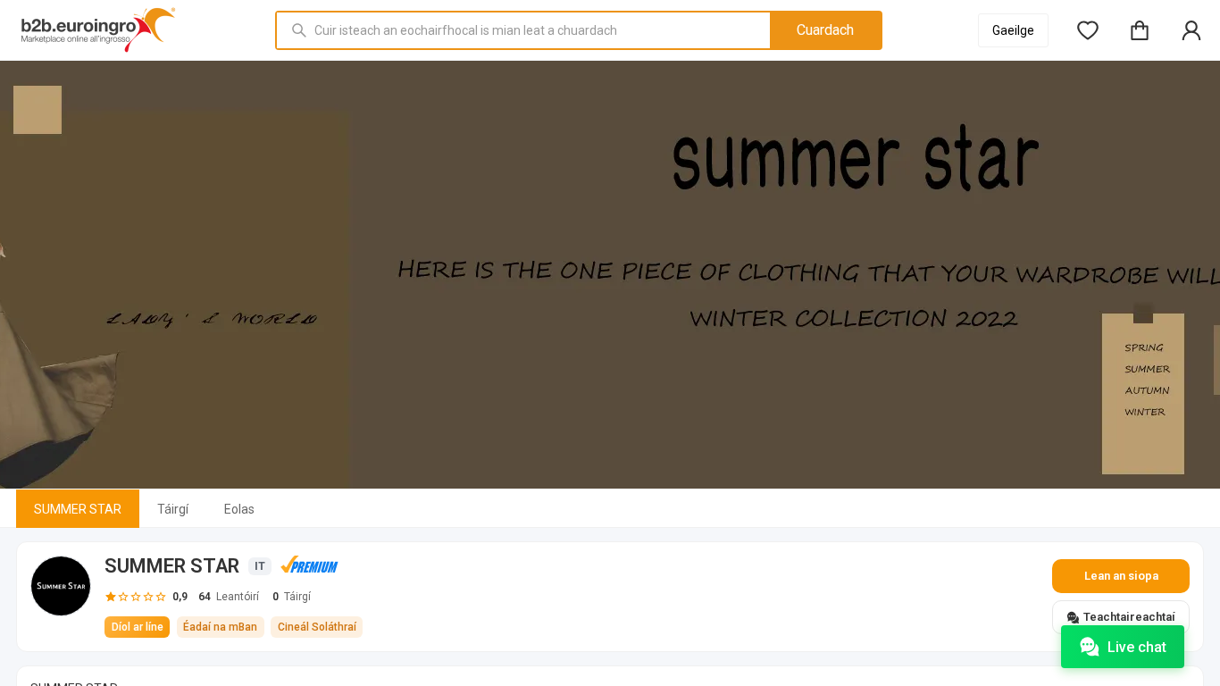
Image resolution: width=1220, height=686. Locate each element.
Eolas (239, 509)
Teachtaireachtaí (1129, 616)
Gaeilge (1013, 30)
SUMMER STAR (77, 509)
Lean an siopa (1121, 575)
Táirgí (172, 509)
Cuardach (825, 29)
